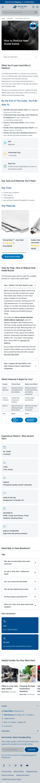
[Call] (20, 625)
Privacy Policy (6, 757)
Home (3, 18)
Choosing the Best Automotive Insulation (27, 688)
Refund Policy (19, 771)
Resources (10, 18)
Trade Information (23, 775)
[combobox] (20, 12)
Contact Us (8, 726)
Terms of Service (28, 755)
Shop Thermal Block (15, 420)
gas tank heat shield (11, 354)
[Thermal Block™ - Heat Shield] (15, 224)
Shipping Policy (31, 771)
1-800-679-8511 (9, 718)
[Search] (36, 12)
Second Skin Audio (14, 779)
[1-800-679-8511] (33, 7)
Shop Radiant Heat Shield (31, 420)
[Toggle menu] (3, 7)
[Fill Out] (20, 642)
